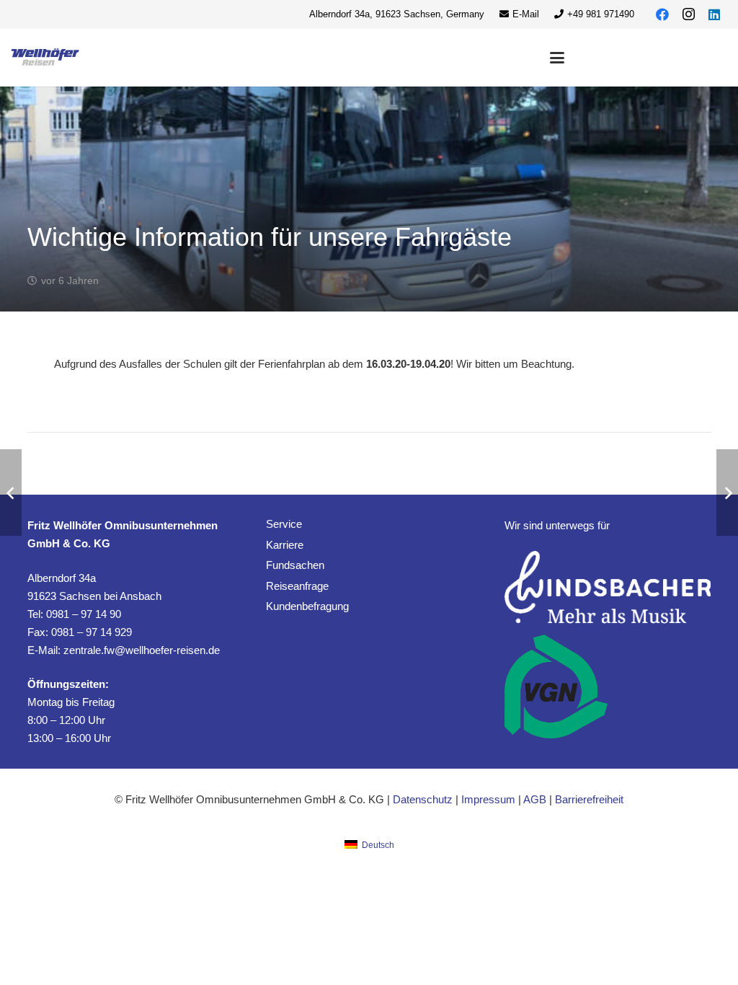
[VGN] (556, 687)
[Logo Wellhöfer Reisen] (45, 58)
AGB (534, 799)
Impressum (488, 799)
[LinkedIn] (714, 14)
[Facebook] (662, 14)
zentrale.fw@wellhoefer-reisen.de (141, 650)
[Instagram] (688, 14)
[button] (557, 57)
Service (284, 524)
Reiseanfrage (297, 586)
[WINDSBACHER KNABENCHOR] (607, 587)
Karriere (284, 545)
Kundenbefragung (307, 606)
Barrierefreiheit (589, 799)
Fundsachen (295, 565)
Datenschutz (423, 799)
